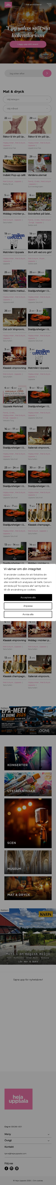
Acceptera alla (28, 597)
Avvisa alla (28, 614)
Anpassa (28, 606)
